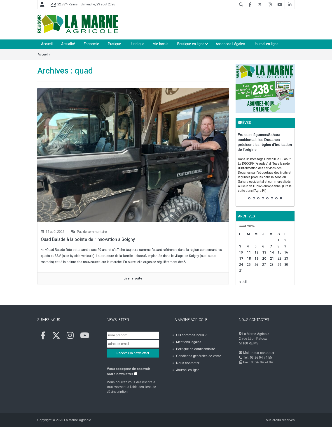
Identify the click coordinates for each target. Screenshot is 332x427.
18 (249, 258)
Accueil (47, 44)
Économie (91, 44)
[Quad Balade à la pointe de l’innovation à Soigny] (133, 155)
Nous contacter (187, 363)
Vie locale (160, 44)
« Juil (243, 282)
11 (249, 252)
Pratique (114, 44)
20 (264, 258)
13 (264, 252)
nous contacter (263, 353)
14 (272, 252)
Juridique (137, 44)
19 (257, 258)
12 (257, 252)
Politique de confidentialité (195, 349)
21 (272, 258)
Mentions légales (188, 342)
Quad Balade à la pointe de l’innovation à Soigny (88, 239)
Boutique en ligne (190, 44)
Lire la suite (133, 278)
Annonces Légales (230, 44)
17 (241, 258)
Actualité (68, 44)
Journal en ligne (266, 44)
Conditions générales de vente (198, 356)
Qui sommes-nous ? (191, 335)
